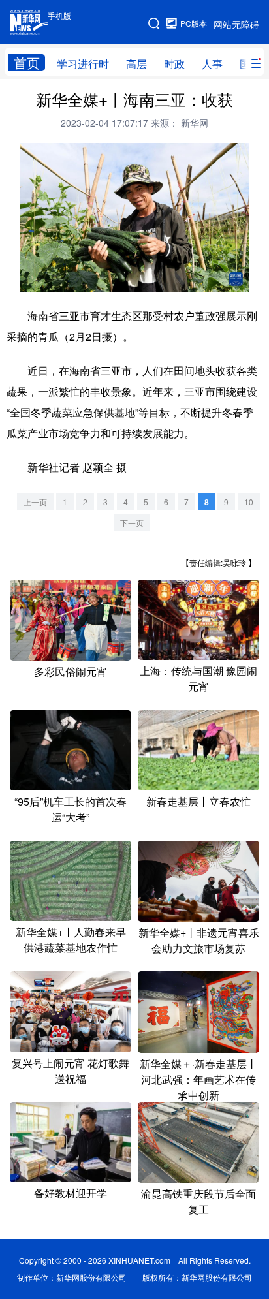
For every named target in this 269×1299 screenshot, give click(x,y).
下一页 (132, 522)
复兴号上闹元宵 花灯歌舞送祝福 (70, 1071)
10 (248, 501)
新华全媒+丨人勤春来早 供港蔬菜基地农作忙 (71, 939)
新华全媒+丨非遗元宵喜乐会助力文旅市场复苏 (198, 940)
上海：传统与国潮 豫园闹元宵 (198, 678)
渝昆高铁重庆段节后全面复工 (198, 1201)
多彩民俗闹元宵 (70, 671)
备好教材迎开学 (70, 1192)
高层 (136, 63)
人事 (212, 63)
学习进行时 (83, 63)
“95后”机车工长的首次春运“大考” (70, 809)
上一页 (35, 501)
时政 (174, 63)
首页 (27, 62)
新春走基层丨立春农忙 (198, 801)
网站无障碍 (236, 24)
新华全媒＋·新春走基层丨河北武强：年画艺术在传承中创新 (198, 1079)
